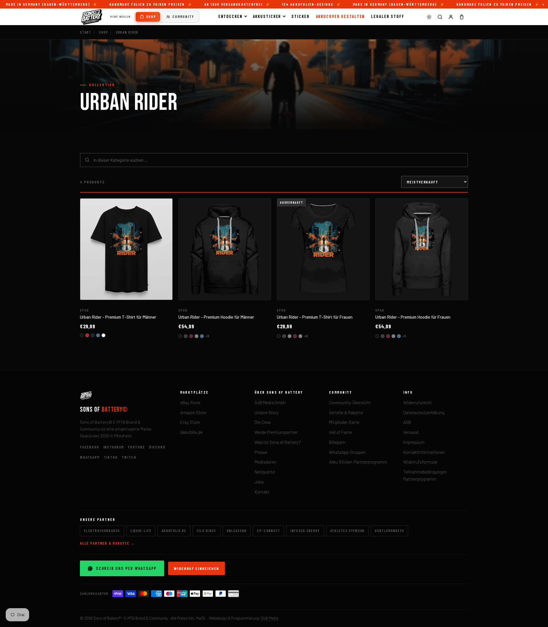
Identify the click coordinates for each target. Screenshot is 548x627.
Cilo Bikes (206, 530)
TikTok (111, 457)
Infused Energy (305, 530)
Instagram (113, 447)
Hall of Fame (340, 432)
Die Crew (263, 422)
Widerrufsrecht (417, 402)
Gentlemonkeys (389, 530)
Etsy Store (190, 422)
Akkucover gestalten (340, 16)
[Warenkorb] (461, 16)
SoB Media (269, 618)
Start (85, 32)
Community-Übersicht (350, 402)
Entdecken (230, 16)
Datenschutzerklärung (423, 412)
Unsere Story (267, 412)
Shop (151, 16)
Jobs (259, 481)
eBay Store (190, 402)
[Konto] (450, 16)
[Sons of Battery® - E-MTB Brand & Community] (92, 17)
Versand (410, 432)
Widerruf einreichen (196, 568)
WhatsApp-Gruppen (347, 452)
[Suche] (439, 16)
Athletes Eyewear (347, 530)
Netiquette (265, 471)
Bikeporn (337, 442)
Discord (157, 447)
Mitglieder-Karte (344, 422)
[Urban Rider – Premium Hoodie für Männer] (224, 249)
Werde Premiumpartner (276, 432)
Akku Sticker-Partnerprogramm (358, 461)
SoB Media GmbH (270, 402)
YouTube (136, 447)
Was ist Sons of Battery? (278, 442)
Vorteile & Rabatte (346, 412)
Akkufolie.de (191, 432)
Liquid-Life (140, 530)
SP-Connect (268, 530)
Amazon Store (193, 412)
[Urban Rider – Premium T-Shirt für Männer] (126, 249)
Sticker (300, 16)
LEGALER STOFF (387, 16)
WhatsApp (90, 457)
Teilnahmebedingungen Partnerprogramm (425, 475)
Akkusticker (267, 16)
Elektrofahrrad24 (102, 530)
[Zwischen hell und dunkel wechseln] (429, 16)
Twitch (129, 457)
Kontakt (262, 491)
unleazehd (237, 530)
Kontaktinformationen (424, 452)
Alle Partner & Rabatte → (107, 543)
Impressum (413, 442)
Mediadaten (265, 461)
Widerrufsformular (420, 461)
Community (183, 16)
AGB (407, 422)
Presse (261, 452)
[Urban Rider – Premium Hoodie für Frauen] (421, 249)
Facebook (89, 447)
